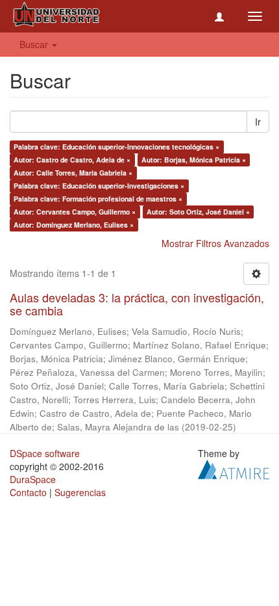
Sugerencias (80, 492)
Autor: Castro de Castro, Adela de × (72, 160)
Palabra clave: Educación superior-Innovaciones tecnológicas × (116, 147)
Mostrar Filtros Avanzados (215, 243)
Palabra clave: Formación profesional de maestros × (98, 199)
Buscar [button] (35, 44)
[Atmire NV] (233, 467)
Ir (258, 121)
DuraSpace (33, 479)
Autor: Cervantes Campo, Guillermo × (75, 212)
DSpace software (45, 453)
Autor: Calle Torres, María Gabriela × (73, 173)
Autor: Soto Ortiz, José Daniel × (198, 212)
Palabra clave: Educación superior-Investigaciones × (99, 186)
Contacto (28, 492)
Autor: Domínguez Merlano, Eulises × (74, 225)
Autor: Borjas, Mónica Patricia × (193, 160)
